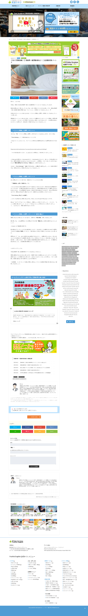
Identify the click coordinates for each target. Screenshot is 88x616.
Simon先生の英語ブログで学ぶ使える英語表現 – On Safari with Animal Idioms (70, 229)
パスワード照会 (32, 575)
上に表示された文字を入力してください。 (20, 450)
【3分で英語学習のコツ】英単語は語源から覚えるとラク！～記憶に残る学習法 (27, 493)
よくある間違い (68, 249)
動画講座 (72, 6)
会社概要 (13, 575)
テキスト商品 (65, 560)
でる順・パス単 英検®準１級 (52, 584)
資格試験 (63, 265)
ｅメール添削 (48, 566)
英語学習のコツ (15, 6)
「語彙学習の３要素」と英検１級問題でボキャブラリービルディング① (70, 196)
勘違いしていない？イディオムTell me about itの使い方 (70, 156)
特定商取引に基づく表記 (16, 579)
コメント (13, 455)
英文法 (77, 259)
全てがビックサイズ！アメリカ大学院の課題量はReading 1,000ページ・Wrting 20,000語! (70, 189)
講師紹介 (13, 570)
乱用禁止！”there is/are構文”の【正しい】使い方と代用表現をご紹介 (70, 181)
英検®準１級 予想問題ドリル (52, 586)
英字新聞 (73, 259)
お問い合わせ (14, 581)
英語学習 (63, 262)
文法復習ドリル (66, 586)
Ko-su (17, 478)
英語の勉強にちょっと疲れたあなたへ (72, 176)
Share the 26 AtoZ (67, 583)
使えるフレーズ (65, 256)
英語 (77, 260)
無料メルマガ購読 (32, 564)
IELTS (69, 248)
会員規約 (30, 566)
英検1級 (66, 260)
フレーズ (69, 252)
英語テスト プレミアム (67, 581)
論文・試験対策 (49, 572)
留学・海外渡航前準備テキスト (69, 579)
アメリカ (73, 249)
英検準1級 (19, 378)
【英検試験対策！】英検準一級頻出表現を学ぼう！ (30, 370)
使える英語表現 (71, 256)
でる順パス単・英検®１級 (51, 581)
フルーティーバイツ (67, 588)
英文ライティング (30, 6)
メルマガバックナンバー (34, 577)
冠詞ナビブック (66, 562)
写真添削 (47, 568)
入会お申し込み (32, 562)
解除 (38, 564)
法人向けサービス (15, 585)
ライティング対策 (65, 254)
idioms (66, 248)
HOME (12, 560)
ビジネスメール (75, 251)
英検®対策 (47, 579)
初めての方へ (14, 562)
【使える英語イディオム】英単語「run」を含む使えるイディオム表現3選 (35, 367)
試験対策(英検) (23, 358)
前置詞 (63, 257)
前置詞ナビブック (66, 568)
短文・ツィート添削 (50, 570)
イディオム (64, 251)
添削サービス (48, 560)
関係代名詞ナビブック (67, 570)
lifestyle (72, 248)
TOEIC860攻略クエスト (51, 595)
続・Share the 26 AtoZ (67, 585)
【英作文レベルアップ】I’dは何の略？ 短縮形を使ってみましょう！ (70, 150)
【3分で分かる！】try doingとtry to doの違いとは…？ (46, 496)
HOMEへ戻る (34, 416)
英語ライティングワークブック (69, 577)
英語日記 (74, 262)
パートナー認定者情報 (33, 579)
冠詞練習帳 (65, 564)
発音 (63, 259)
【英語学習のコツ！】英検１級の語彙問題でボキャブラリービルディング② (70, 209)
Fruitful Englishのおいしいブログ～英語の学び (43, 607)
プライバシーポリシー (15, 577)
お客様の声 (13, 568)
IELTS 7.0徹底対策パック (51, 602)
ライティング (74, 252)
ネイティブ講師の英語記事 (44, 6)
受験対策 (47, 573)
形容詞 (74, 257)
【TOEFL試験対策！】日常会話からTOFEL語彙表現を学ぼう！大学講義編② (35, 372)
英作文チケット (49, 562)
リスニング (71, 254)
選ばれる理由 (14, 566)
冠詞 (76, 256)
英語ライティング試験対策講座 (52, 588)
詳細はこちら (16, 321)
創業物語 (13, 573)
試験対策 (58, 6)
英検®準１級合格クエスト (51, 583)
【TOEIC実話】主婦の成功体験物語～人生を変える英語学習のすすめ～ (70, 163)
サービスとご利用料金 (15, 564)
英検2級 (69, 260)
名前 (11, 442)
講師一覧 (71, 321)
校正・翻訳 (48, 575)
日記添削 (47, 564)
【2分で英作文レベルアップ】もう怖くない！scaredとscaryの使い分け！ (70, 170)
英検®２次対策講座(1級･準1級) (52, 590)
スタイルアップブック (67, 590)
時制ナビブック (66, 566)
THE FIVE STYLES (66, 573)
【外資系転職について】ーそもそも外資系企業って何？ (70, 235)
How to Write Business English (69, 575)
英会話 (66, 259)
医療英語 (67, 257)
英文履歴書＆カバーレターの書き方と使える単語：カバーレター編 (70, 222)
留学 (77, 257)
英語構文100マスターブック (69, 572)
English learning (76, 246)
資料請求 (13, 583)
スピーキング (69, 251)
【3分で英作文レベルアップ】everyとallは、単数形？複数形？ (70, 203)
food (63, 248)
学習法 (71, 257)
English (71, 246)
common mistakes (65, 246)
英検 (14, 378)
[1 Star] (12, 409)
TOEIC (76, 248)
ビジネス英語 (64, 252)
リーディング (76, 254)
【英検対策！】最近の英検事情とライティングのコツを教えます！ (33, 362)
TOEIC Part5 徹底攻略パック (52, 597)
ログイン (30, 573)
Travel (63, 249)
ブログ (12, 572)
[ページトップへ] (85, 608)
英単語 (69, 259)
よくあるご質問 (32, 568)
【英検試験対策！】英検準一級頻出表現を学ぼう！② (30, 365)
